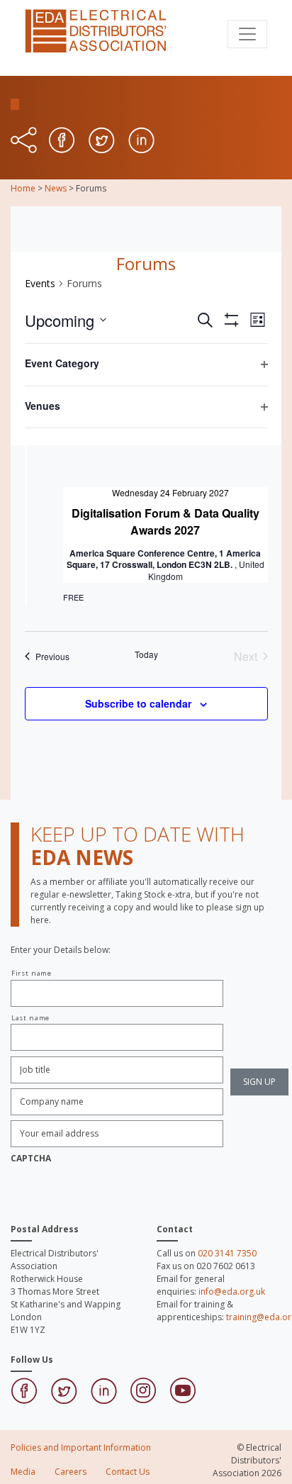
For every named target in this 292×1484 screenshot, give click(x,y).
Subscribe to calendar (138, 703)
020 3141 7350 (227, 1253)
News (56, 188)
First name (31, 973)
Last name (30, 1017)
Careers (70, 1472)
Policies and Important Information (81, 1447)
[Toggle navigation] (247, 34)
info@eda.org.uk (231, 1291)
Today (146, 654)
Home (23, 188)
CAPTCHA (31, 1158)
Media (23, 1472)
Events (40, 283)
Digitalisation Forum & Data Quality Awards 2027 (165, 521)
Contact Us (128, 1472)
